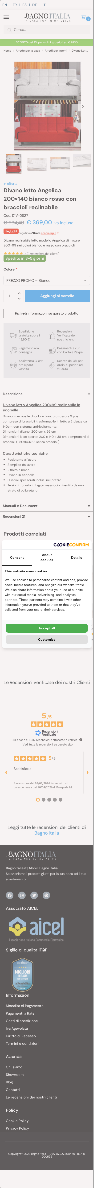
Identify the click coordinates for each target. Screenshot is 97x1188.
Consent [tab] (17, 557)
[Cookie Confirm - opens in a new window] (71, 545)
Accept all (47, 628)
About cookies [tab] (46, 557)
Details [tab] (76, 557)
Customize (46, 639)
